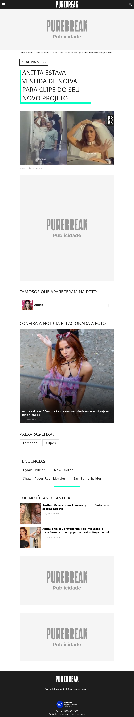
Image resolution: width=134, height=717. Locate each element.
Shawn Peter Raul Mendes (44, 478)
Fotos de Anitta (42, 52)
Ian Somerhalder (87, 478)
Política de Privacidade (54, 689)
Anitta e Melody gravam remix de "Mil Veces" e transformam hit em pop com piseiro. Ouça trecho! (75, 530)
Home (22, 52)
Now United (64, 470)
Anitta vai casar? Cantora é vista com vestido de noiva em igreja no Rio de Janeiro (65, 413)
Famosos (30, 443)
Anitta (30, 52)
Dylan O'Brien (34, 470)
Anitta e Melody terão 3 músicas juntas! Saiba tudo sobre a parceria (75, 506)
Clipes (51, 443)
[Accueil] (67, 4)
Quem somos (73, 689)
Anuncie (86, 689)
